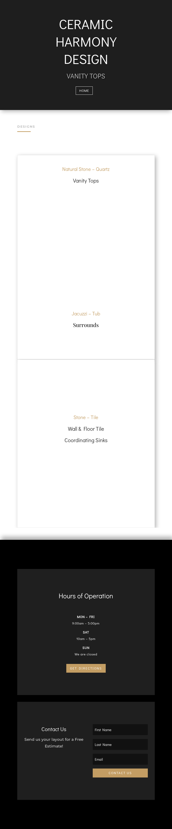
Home (84, 90)
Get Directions (86, 668)
